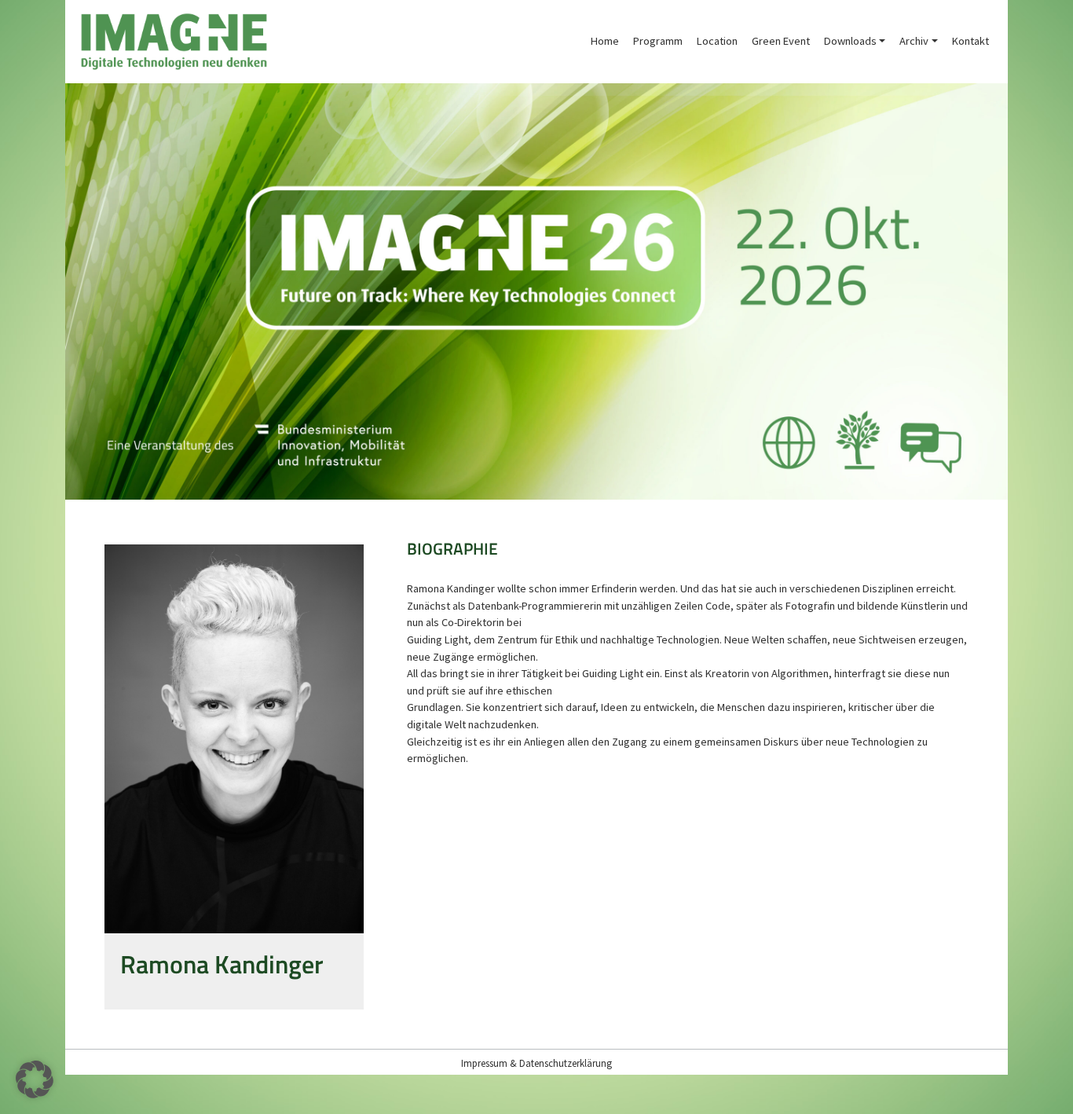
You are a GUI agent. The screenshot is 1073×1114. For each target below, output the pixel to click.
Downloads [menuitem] (850, 41)
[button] (34, 1079)
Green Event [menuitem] (781, 41)
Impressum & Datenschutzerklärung (536, 1063)
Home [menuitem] (605, 41)
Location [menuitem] (717, 41)
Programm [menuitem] (658, 41)
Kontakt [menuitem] (970, 41)
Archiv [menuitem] (913, 41)
